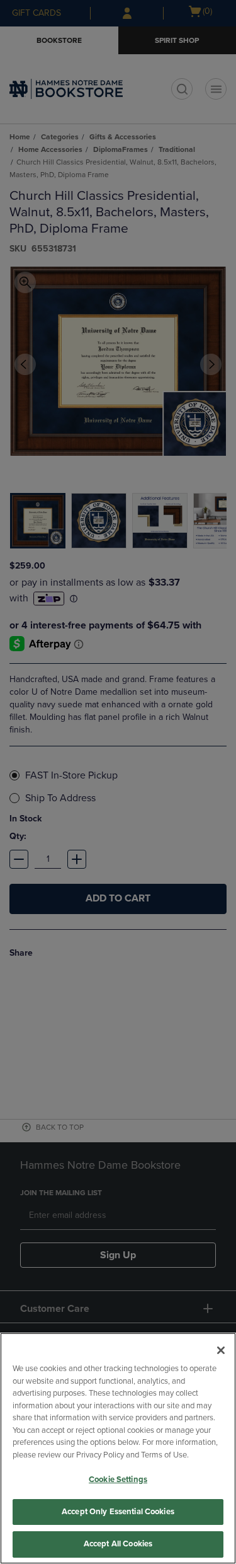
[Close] (221, 1350)
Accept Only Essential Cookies (118, 1512)
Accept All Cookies (118, 1544)
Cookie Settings (118, 1479)
